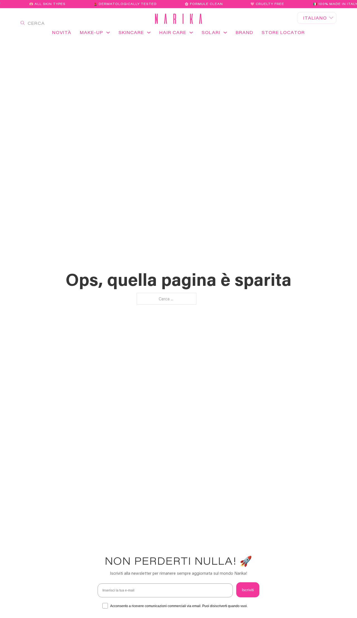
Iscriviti (248, 590)
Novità (61, 32)
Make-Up (91, 32)
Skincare (131, 32)
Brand (244, 32)
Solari (211, 32)
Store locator (283, 32)
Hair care (172, 32)
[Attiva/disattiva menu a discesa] (108, 34)
